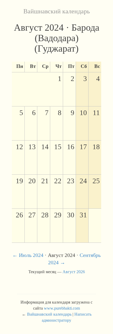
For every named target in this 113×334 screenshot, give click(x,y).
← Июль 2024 (27, 255)
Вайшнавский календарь (56, 11)
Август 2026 (74, 272)
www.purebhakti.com (62, 308)
